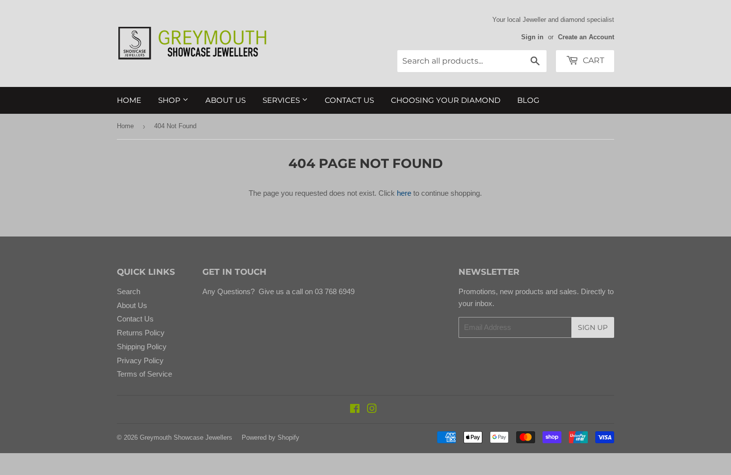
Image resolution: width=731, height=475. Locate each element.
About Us (225, 100)
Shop (170, 100)
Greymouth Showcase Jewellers (186, 437)
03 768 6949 (334, 291)
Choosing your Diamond (445, 100)
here (404, 193)
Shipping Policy (142, 346)
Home (129, 100)
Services (282, 100)
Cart (592, 60)
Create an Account (586, 37)
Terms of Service (144, 374)
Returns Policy (141, 332)
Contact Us (349, 100)
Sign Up (593, 327)
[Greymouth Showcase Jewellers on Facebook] (355, 409)
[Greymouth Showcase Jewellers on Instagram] (372, 409)
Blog (528, 100)
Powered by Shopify (270, 437)
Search (128, 291)
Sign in (532, 37)
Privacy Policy (140, 360)
